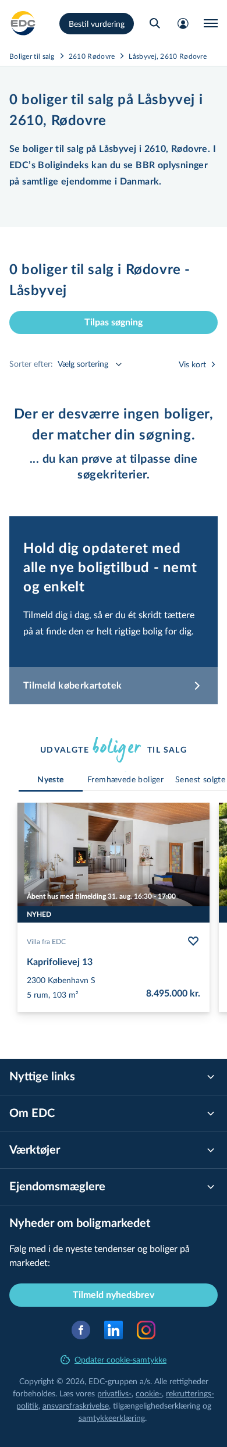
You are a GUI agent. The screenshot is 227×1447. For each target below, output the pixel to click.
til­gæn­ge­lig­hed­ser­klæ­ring (156, 1405)
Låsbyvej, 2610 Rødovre (168, 56)
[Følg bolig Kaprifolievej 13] (193, 941)
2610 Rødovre (92, 56)
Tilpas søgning (113, 322)
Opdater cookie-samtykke (120, 1359)
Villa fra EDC (46, 941)
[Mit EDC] (182, 23)
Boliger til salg (32, 56)
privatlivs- (114, 1393)
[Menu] (210, 23)
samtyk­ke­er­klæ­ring (112, 1418)
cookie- (149, 1393)
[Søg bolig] (154, 23)
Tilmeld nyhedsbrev (113, 1295)
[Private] (23, 23)
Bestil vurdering (97, 24)
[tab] (51, 780)
